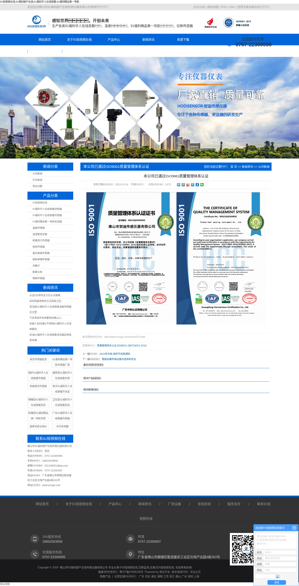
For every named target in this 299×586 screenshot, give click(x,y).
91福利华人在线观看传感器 (47, 215)
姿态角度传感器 (41, 253)
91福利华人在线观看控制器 (47, 209)
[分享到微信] (202, 184)
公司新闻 (37, 173)
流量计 (36, 265)
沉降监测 (144, 567)
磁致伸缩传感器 (41, 259)
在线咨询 (204, 504)
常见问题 (37, 186)
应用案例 (45, 51)
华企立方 (195, 571)
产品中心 (114, 39)
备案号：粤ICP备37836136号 (120, 571)
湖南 (160, 576)
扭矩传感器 (39, 246)
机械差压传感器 (38, 386)
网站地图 (213, 7)
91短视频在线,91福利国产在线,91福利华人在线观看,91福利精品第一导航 (39, 1)
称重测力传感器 (41, 240)
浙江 (172, 576)
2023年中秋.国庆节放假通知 (114, 354)
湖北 (153, 576)
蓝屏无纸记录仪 (38, 426)
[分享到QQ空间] (183, 184)
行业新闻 (37, 180)
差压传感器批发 (38, 359)
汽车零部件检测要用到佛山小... (46, 318)
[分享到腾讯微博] (192, 184)
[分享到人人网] (197, 184)
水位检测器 (62, 426)
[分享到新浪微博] (188, 184)
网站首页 (45, 39)
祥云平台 (164, 571)
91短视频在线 (40, 202)
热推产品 (105, 576)
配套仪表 (37, 272)
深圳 (190, 576)
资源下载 (183, 39)
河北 (147, 576)
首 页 (233, 166)
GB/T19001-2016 (137, 345)
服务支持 (233, 504)
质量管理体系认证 (107, 345)
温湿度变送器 (40, 234)
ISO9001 (122, 345)
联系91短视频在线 (79, 51)
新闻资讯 (148, 39)
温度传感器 (39, 228)
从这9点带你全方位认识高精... (45, 295)
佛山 (178, 576)
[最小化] (294, 528)
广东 (141, 576)
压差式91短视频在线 (162, 567)
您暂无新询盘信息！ (254, 7)
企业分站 (199, 7)
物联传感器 (39, 278)
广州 (184, 576)
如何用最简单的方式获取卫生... (46, 301)
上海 (196, 576)
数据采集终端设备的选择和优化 (119, 359)
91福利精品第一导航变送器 (47, 221)
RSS (224, 7)
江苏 (166, 576)
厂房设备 (174, 504)
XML (232, 7)
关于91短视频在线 (79, 39)
